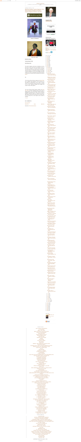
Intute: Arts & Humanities (41, 423)
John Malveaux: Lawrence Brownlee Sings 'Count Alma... (51, 145)
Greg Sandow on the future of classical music (41, 367)
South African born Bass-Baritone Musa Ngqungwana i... (51, 209)
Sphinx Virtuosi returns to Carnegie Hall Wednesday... (51, 102)
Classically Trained (41, 350)
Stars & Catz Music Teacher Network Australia (41, 431)
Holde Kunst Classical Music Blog (41, 371)
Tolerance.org (41, 436)
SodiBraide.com (41, 428)
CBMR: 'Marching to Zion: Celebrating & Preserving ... (51, 206)
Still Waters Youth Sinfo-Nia (41, 434)
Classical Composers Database (41, 418)
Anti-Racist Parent (41, 340)
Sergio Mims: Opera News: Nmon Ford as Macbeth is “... (51, 107)
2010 (47, 306)
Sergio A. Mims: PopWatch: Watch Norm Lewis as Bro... (51, 134)
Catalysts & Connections (41, 347)
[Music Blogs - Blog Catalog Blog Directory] (51, 50)
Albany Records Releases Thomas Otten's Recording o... (51, 75)
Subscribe (51, 31)
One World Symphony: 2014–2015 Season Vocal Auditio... (51, 188)
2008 (47, 309)
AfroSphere (41, 339)
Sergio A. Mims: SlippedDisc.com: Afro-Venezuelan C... (51, 160)
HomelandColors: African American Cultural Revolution (41, 372)
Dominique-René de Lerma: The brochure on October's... (51, 197)
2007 (47, 310)
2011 (47, 305)
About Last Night (41, 330)
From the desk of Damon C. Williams (41, 365)
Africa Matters (41, 333)
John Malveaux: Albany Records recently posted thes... (51, 82)
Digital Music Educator (41, 356)
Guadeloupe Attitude (41, 368)
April (48, 297)
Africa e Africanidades (41, 332)
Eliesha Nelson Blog (41, 359)
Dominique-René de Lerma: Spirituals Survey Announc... (51, 182)
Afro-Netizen (41, 336)
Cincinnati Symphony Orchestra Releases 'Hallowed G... (50, 154)
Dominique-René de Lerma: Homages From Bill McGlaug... (51, 151)
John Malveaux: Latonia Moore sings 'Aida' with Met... (51, 245)
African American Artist (41, 334)
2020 (47, 59)
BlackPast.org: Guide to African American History (41, 345)
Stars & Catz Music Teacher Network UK (41, 433)
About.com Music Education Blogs (41, 331)
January (48, 301)
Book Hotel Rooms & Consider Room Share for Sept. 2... (51, 169)
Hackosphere (41, 369)
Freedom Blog (41, 364)
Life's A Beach (41, 378)
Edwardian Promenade (41, 358)
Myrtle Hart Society (41, 425)
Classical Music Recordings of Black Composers (41, 420)
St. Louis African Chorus (41, 429)
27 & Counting (41, 329)
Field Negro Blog (41, 360)
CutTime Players (41, 422)
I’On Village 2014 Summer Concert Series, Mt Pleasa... (51, 219)
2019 (47, 60)
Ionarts (41, 373)
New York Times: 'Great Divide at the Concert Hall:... (50, 226)
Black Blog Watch (41, 344)
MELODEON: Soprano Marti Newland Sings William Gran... (51, 263)
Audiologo (41, 342)
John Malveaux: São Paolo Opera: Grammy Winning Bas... (51, 238)
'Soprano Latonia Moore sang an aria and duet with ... (51, 179)
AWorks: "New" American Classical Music (41, 343)
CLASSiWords (41, 352)
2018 (47, 61)
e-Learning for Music (41, 357)
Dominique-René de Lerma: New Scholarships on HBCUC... (51, 140)
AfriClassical (41, 3)
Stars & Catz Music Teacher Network (41, 430)
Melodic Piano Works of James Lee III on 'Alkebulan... (50, 279)
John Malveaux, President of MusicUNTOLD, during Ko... (51, 163)
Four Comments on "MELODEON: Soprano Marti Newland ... (51, 251)
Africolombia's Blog (41, 335)
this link (26, 74)
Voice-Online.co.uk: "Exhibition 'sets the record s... (51, 176)
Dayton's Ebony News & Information (41, 355)
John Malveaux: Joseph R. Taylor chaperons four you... (51, 285)
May (48, 296)
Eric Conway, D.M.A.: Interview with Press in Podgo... (51, 191)
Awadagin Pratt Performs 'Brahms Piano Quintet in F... (51, 110)
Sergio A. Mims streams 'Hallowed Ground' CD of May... (51, 137)
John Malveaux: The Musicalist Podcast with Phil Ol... (51, 229)
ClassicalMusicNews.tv (41, 351)
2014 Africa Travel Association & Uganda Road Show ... (50, 119)
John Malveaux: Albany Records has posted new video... (51, 130)
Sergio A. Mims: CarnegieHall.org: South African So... (51, 200)
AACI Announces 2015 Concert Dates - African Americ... (51, 260)
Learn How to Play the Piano (41, 376)
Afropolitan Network (41, 337)
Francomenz (41, 362)
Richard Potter (42, 80)
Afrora (41, 338)
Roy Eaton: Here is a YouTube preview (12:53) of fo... (51, 291)
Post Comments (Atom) (32, 105)
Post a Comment (27, 102)
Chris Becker (41, 349)
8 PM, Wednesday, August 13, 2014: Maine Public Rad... (51, 288)
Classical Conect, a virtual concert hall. (41, 419)
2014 (47, 66)
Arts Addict (41, 341)
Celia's (41, 348)
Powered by (48, 34)
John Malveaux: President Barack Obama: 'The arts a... (51, 257)
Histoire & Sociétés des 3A (41, 370)
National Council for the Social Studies (41, 426)
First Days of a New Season (41, 361)
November (49, 69)
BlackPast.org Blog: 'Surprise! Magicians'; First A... (51, 254)
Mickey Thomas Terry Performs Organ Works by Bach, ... (51, 125)
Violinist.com (41, 437)
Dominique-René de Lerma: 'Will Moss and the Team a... (51, 273)
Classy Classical (41, 353)
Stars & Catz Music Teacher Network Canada (41, 432)
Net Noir (41, 427)
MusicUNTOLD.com (41, 424)
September (49, 71)
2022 (47, 56)
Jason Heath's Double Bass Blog (41, 374)
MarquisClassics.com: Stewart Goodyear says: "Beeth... (51, 99)
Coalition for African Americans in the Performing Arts (41, 354)
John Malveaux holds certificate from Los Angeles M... (50, 157)
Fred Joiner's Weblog (41, 363)
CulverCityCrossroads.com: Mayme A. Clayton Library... (51, 122)
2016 (47, 64)
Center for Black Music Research (41, 417)
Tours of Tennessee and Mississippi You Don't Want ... (51, 113)
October (48, 70)
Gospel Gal (41, 366)
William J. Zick (52, 314)
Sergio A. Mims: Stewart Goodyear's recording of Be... (51, 276)
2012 (47, 304)
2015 (47, 65)
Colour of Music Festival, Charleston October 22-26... (51, 235)
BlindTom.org (41, 416)
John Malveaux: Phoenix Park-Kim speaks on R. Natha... (51, 194)
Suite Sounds (41, 435)
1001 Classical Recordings (41, 328)
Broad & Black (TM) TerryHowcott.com (41, 346)
